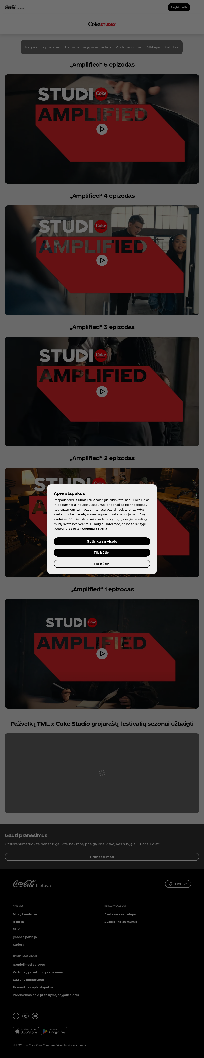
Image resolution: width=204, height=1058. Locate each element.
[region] (102, 529)
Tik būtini (102, 552)
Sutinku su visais (102, 541)
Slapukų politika (94, 528)
